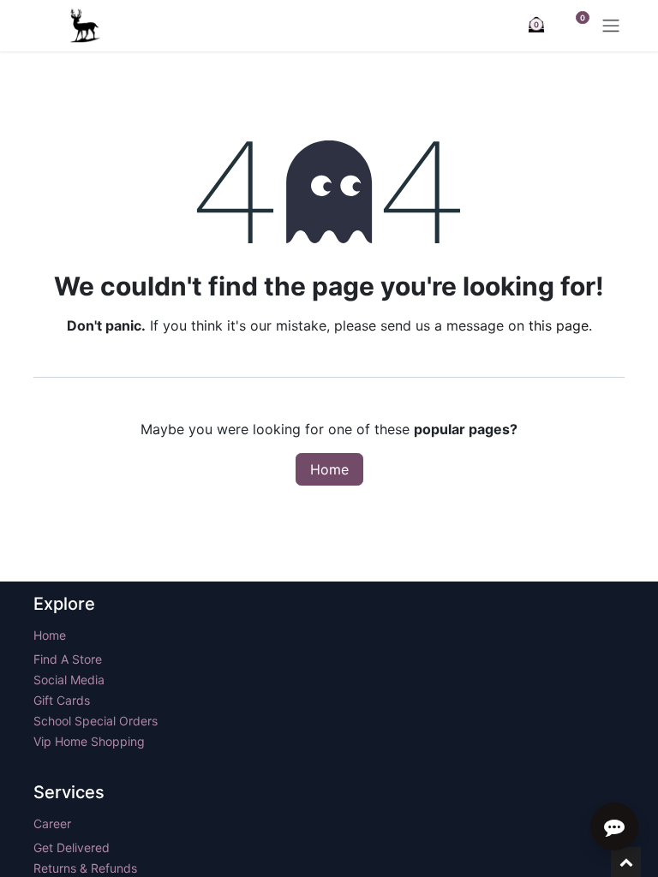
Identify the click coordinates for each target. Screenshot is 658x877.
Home (329, 469)
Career (52, 823)
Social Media (69, 679)
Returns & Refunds (87, 868)
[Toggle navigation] (611, 26)
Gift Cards (61, 700)
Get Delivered (71, 847)
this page (559, 325)
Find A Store (67, 659)
